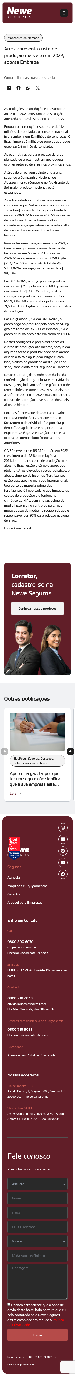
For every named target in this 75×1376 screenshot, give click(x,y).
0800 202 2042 (21, 969)
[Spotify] (63, 851)
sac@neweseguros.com (23, 947)
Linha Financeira (24, 763)
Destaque (46, 758)
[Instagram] (63, 827)
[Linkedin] (63, 839)
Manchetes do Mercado (23, 38)
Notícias (41, 763)
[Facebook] (63, 874)
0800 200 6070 (21, 941)
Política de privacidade (21, 1364)
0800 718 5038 (20, 1029)
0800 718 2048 (20, 998)
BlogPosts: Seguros (26, 758)
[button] (9, 88)
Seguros (14, 866)
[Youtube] (63, 862)
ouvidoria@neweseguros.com (27, 1004)
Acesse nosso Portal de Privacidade (31, 1055)
